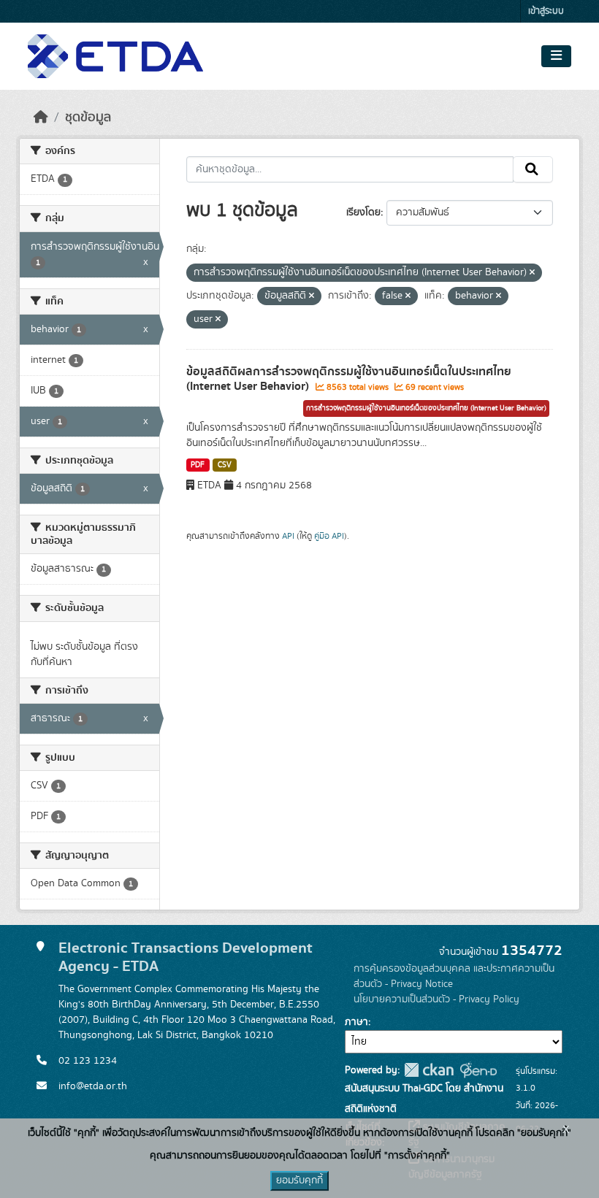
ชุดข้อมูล (88, 117)
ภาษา (356, 1022)
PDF (198, 465)
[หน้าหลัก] (41, 117)
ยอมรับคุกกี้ (299, 1180)
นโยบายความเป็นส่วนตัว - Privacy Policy (436, 999)
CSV (225, 465)
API (288, 535)
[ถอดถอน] (532, 273)
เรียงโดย (363, 212)
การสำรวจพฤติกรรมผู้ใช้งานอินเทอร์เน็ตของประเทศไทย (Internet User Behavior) (426, 408)
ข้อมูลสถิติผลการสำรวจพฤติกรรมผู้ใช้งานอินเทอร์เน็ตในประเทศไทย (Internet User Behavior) (348, 379)
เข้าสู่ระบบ (546, 11)
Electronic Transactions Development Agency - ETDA (185, 957)
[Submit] (533, 169)
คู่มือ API (329, 535)
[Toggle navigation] (556, 56)
